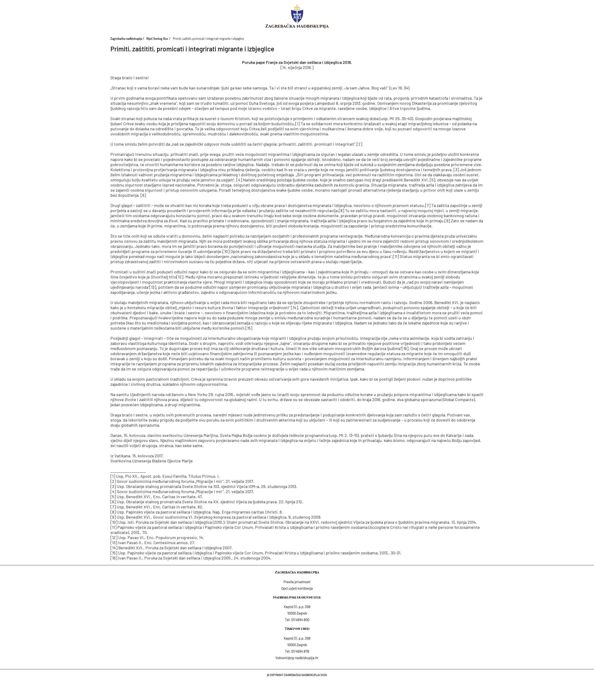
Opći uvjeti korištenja (297, 588)
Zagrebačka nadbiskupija (297, 26)
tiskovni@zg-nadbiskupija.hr (297, 658)
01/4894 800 (300, 620)
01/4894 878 (300, 651)
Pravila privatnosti (297, 582)
